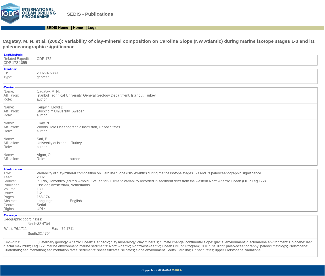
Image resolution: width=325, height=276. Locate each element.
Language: (45, 201)
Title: (7, 173)
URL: (41, 209)
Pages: (9, 197)
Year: (8, 177)
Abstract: (10, 201)
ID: (6, 73)
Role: (8, 99)
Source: (10, 181)
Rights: (9, 209)
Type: (8, 77)
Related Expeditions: (20, 59)
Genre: (9, 205)
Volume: (10, 189)
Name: (9, 91)
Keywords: (12, 242)
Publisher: (11, 185)
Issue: (8, 193)
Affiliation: (11, 95)
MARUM (177, 270)
